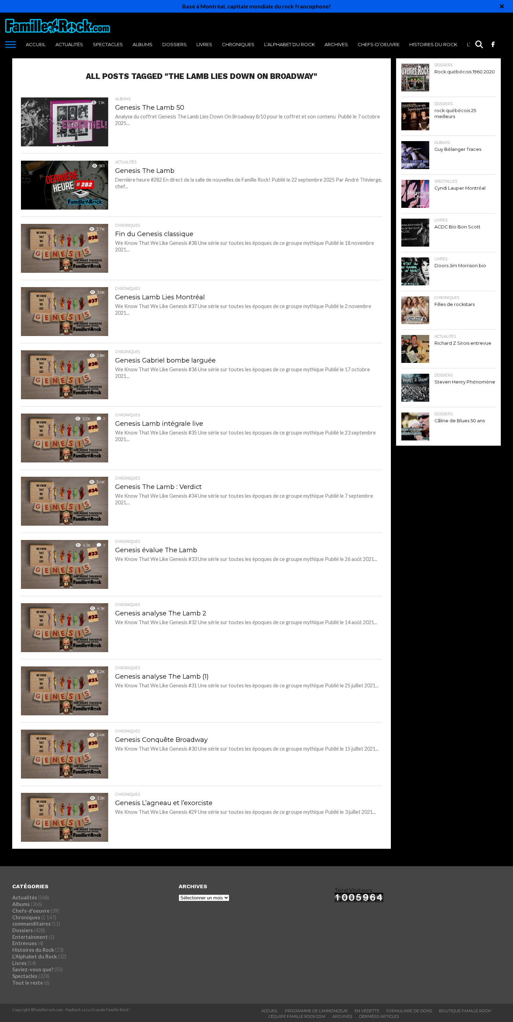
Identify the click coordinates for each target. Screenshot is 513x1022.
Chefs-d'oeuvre (31, 911)
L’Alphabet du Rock (289, 44)
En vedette (367, 1010)
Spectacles (108, 44)
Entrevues (24, 943)
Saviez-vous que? (32, 969)
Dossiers (174, 44)
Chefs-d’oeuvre (379, 44)
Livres (204, 44)
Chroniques (238, 44)
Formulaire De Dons (409, 1010)
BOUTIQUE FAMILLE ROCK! (465, 1010)
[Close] (501, 6)
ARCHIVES (336, 44)
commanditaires (31, 924)
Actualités (69, 44)
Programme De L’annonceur (316, 1010)
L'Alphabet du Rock (34, 956)
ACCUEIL (36, 44)
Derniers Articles (379, 1016)
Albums (143, 44)
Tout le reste (27, 983)
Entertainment (30, 937)
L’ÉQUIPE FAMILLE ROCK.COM (296, 1016)
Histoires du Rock (433, 44)
